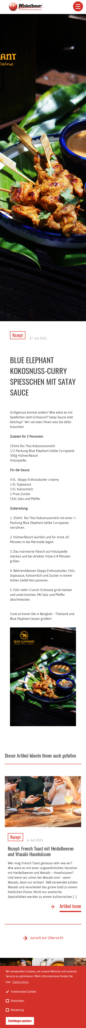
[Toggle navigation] (78, 6)
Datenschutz (21, 982)
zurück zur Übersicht (46, 938)
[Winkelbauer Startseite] (26, 7)
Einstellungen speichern (20, 1021)
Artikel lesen (70, 906)
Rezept (17, 335)
